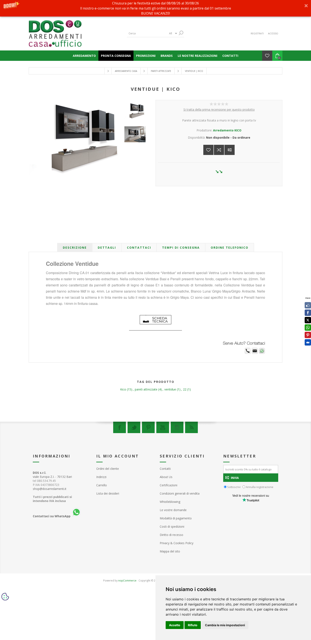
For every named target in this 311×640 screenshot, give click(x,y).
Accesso (273, 33)
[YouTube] (162, 427)
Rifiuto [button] (192, 625)
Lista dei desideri (107, 493)
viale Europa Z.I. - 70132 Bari (52, 475)
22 (184, 389)
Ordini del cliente (107, 469)
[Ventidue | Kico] (136, 111)
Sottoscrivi (234, 487)
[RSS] (191, 427)
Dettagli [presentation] (107, 247)
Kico (123, 389)
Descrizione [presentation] (75, 247)
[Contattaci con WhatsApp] (262, 353)
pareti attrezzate (146, 389)
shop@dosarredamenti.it (49, 489)
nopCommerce (127, 580)
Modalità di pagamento (176, 518)
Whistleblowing (170, 502)
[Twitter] (134, 427)
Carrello (101, 485)
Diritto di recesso (171, 535)
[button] (155, 8)
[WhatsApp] (308, 327)
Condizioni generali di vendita (180, 493)
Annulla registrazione (259, 487)
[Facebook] (119, 427)
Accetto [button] (174, 625)
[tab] (74, 247)
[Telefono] (247, 353)
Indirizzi (101, 477)
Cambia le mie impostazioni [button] (225, 625)
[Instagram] (177, 427)
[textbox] (147, 33)
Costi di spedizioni (172, 526)
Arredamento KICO (227, 130)
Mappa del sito (170, 551)
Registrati (257, 33)
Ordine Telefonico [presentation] (229, 247)
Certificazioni (168, 485)
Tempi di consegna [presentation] (181, 247)
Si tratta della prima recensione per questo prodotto (219, 109)
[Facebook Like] (308, 305)
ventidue (170, 389)
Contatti (165, 469)
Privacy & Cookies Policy (176, 543)
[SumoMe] (308, 342)
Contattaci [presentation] (139, 247)
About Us (166, 477)
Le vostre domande (173, 510)
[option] (136, 114)
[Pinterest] (148, 427)
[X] (308, 320)
